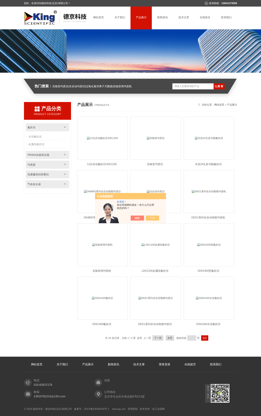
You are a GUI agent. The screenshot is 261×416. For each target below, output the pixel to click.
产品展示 (141, 17)
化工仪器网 (158, 408)
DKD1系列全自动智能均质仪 (155, 324)
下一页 (158, 338)
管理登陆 (133, 408)
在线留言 (205, 17)
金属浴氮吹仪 (36, 144)
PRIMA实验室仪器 (38, 154)
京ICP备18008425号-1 (97, 408)
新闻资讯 (162, 17)
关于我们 (120, 17)
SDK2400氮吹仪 (101, 324)
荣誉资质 (164, 364)
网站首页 (98, 17)
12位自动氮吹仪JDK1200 (102, 164)
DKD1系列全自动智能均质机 (208, 217)
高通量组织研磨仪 (38, 174)
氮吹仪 (32, 127)
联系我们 (226, 17)
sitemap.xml (119, 408)
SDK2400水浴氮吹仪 (208, 324)
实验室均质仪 (155, 164)
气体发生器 (34, 184)
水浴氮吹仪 (35, 136)
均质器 (32, 164)
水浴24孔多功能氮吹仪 (208, 164)
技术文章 (183, 17)
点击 (65, 127)
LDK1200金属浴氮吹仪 (155, 270)
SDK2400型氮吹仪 (208, 270)
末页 (169, 338)
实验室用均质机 (102, 270)
